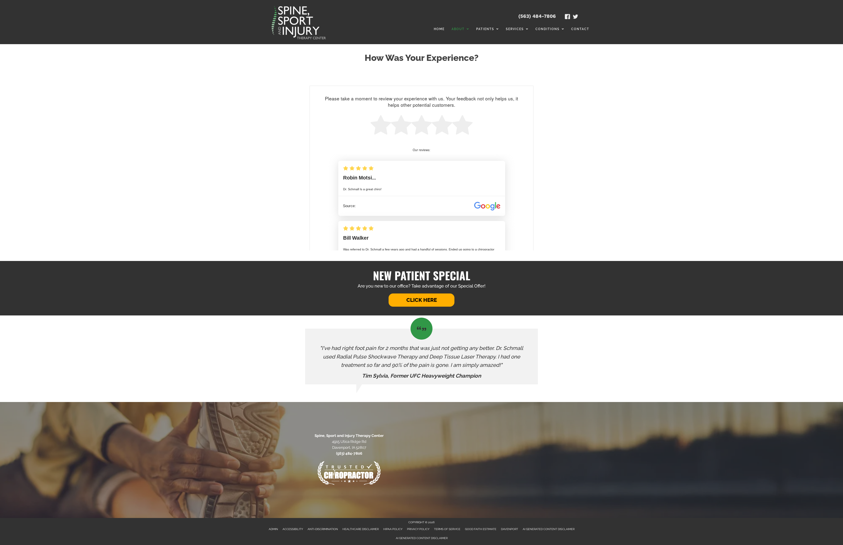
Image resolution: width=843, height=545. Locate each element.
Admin (273, 529)
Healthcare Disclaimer (360, 529)
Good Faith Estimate (480, 529)
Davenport (509, 529)
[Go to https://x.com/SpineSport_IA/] (575, 17)
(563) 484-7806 (537, 16)
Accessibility (293, 529)
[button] (421, 300)
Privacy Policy (418, 529)
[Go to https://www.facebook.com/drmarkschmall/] (567, 17)
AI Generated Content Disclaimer (549, 529)
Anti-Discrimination (323, 529)
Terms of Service (447, 529)
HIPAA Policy (392, 529)
